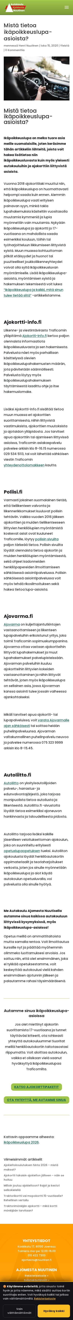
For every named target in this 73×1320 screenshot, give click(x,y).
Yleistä (64, 46)
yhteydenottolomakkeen (24, 465)
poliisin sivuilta (47, 539)
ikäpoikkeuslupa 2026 (21, 1142)
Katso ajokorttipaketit (36, 1087)
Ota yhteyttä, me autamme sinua (36, 1100)
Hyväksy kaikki (53, 1311)
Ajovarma (12, 624)
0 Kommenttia (15, 50)
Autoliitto (11, 783)
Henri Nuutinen (28, 46)
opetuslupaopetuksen (22, 851)
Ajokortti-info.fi (34, 336)
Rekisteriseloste (45, 1298)
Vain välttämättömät (19, 1311)
